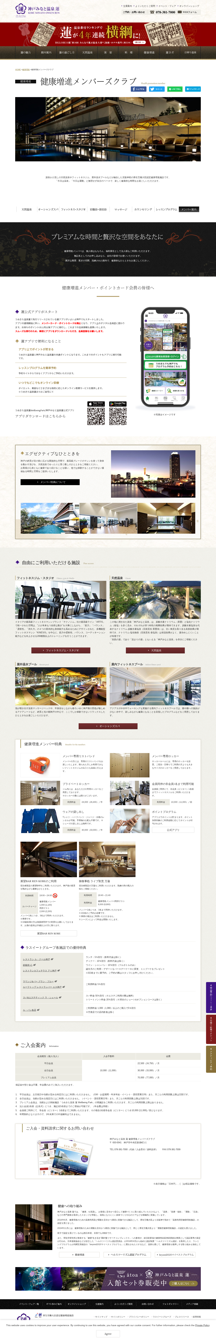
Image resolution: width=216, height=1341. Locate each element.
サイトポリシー (117, 1317)
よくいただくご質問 (145, 5)
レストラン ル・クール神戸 (36, 959)
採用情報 (196, 1317)
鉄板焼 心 (27, 965)
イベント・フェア (167, 5)
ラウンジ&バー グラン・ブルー (38, 981)
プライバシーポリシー (138, 1317)
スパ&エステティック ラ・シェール (40, 997)
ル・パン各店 (29, 1010)
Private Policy (202, 1325)
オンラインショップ (189, 5)
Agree (108, 1333)
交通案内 (127, 5)
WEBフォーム (190, 12)
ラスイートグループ (161, 1317)
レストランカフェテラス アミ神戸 (40, 970)
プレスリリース (181, 1317)
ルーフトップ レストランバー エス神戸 (42, 987)
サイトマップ (100, 1317)
